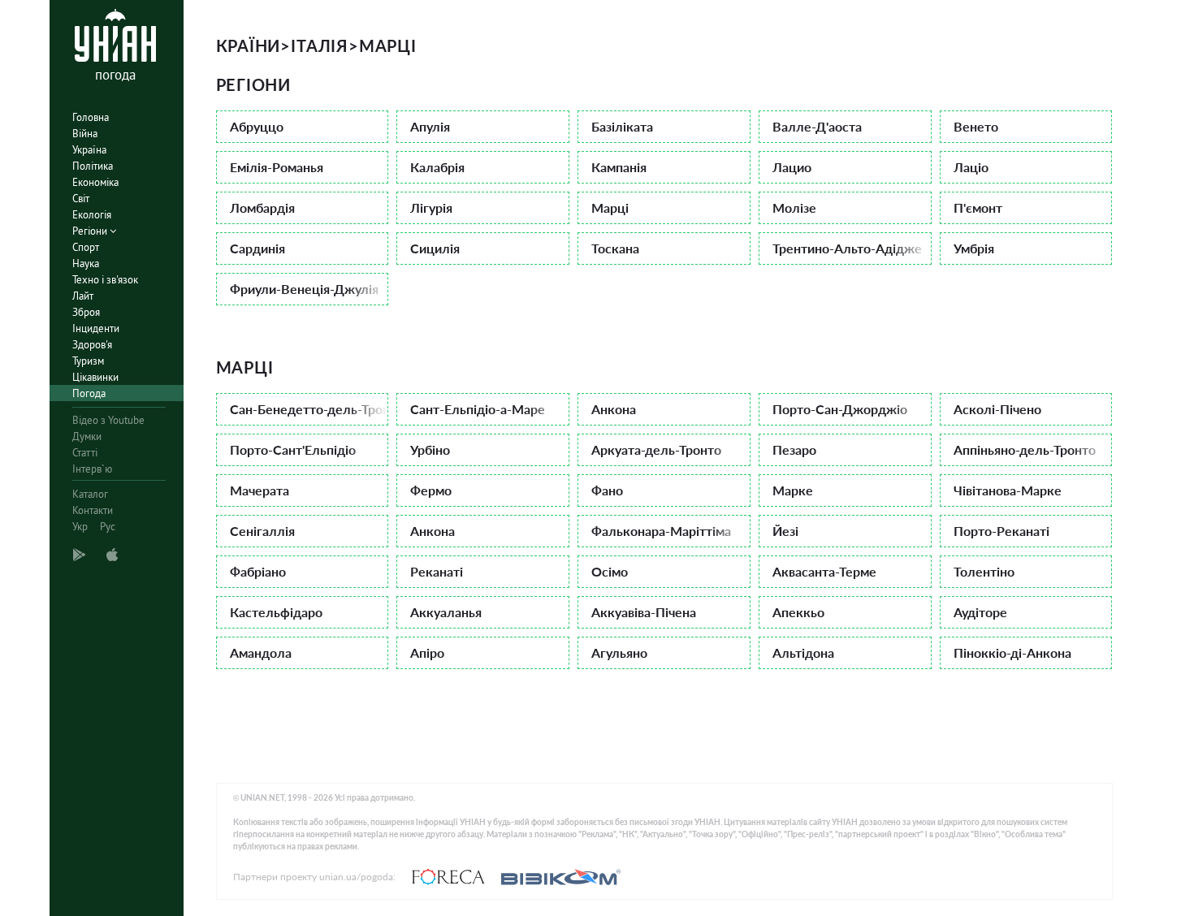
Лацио (791, 167)
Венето (976, 126)
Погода (89, 393)
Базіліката (622, 126)
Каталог (90, 494)
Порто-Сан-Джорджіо (839, 409)
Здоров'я (92, 345)
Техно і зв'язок (105, 280)
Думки (87, 436)
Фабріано (258, 571)
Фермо (431, 490)
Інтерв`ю (92, 469)
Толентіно (984, 571)
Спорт (85, 247)
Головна (90, 117)
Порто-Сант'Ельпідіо (293, 449)
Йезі (785, 530)
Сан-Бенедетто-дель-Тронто (309, 409)
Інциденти (95, 328)
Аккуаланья (446, 612)
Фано (607, 490)
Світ (80, 198)
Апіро (427, 652)
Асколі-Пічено (997, 409)
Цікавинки (95, 377)
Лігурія (431, 207)
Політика (92, 166)
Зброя (86, 312)
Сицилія (435, 248)
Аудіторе (980, 612)
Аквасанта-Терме (824, 571)
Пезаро (794, 449)
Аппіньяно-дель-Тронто (1025, 449)
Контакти (92, 510)
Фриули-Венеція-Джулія (304, 288)
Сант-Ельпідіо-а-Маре (477, 409)
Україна (89, 150)
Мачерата (259, 490)
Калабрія (437, 167)
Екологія (91, 215)
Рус (107, 527)
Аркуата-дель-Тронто (656, 449)
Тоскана (615, 248)
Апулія (430, 126)
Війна (84, 133)
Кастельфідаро (276, 612)
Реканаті (436, 571)
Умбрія (974, 248)
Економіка (95, 182)
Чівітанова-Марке (1008, 490)
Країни (248, 45)
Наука (85, 263)
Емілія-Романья (276, 167)
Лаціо (971, 167)
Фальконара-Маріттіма (661, 530)
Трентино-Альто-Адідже (847, 248)
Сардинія (257, 248)
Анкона (613, 409)
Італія (319, 45)
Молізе (794, 207)
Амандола (261, 652)
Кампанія (619, 167)
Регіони (91, 231)
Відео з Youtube (108, 420)
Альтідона (803, 652)
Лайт (82, 296)
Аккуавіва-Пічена (643, 612)
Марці (610, 207)
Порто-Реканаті (1001, 530)
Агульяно (619, 652)
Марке (792, 490)
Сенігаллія (262, 530)
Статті (84, 453)
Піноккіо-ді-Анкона (1012, 652)
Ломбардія (262, 207)
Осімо (609, 571)
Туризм (88, 361)
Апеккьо (798, 612)
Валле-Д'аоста (817, 126)
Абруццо (256, 126)
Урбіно (430, 449)
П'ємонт (978, 207)
